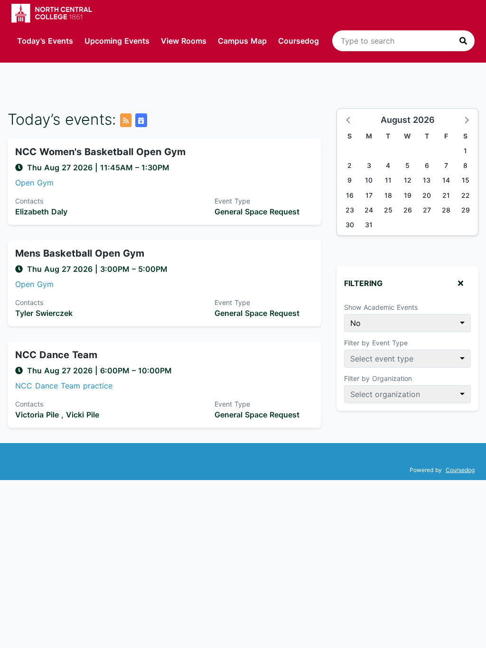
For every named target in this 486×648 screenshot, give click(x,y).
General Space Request (257, 211)
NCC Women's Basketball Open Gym (100, 151)
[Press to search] (463, 40)
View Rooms (183, 41)
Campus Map (242, 41)
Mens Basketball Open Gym (79, 253)
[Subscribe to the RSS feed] (125, 120)
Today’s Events (45, 41)
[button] (349, 119)
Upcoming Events (117, 41)
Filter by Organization (378, 378)
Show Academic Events (381, 307)
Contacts (29, 201)
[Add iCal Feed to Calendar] (141, 120)
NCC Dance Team (56, 355)
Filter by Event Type (376, 343)
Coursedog (298, 41)
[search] (403, 40)
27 (427, 210)
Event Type (232, 201)
